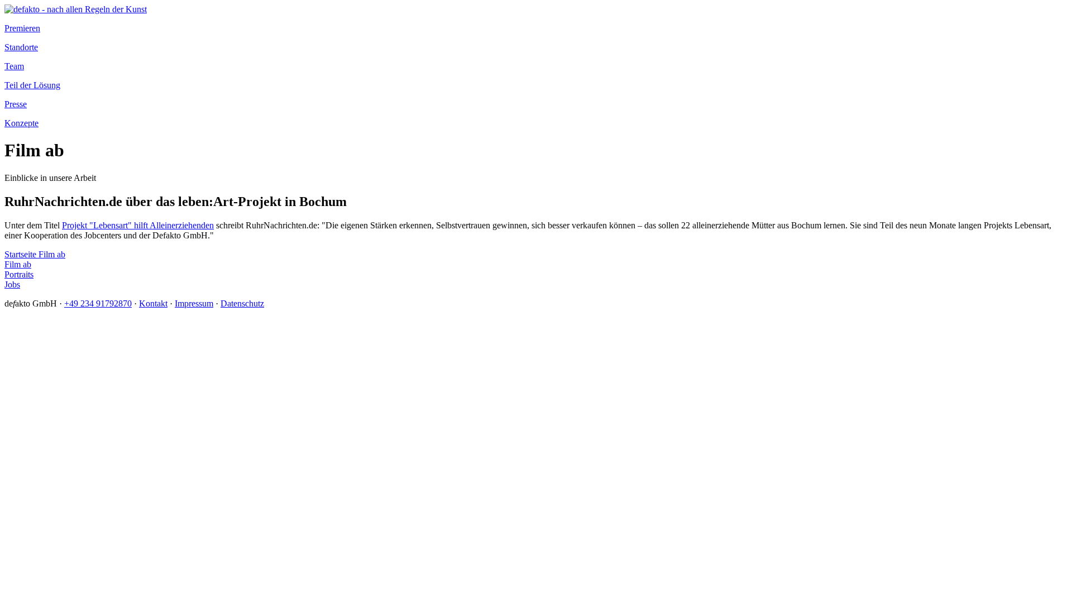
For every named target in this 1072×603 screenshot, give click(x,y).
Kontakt (153, 303)
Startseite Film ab (34, 254)
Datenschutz (242, 303)
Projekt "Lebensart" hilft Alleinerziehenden (138, 225)
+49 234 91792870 (98, 303)
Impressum (194, 303)
